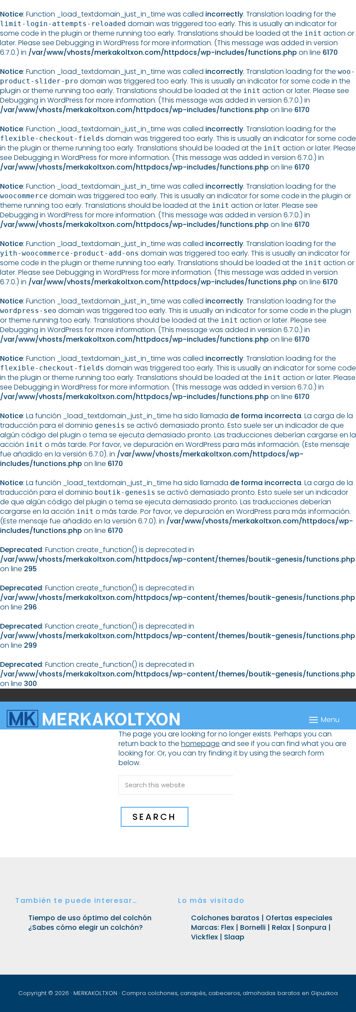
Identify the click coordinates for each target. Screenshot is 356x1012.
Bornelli (253, 927)
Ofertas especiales (299, 918)
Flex (226, 927)
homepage (200, 744)
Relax (281, 927)
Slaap (234, 937)
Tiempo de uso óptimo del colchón (90, 918)
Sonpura (311, 927)
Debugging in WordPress (97, 43)
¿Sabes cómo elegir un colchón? (85, 927)
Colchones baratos (226, 918)
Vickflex (204, 937)
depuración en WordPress (177, 444)
